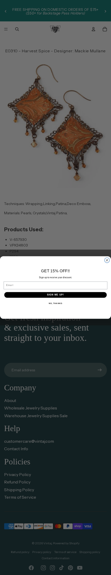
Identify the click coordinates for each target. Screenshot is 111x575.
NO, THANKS (55, 303)
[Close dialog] (107, 260)
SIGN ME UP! (55, 295)
